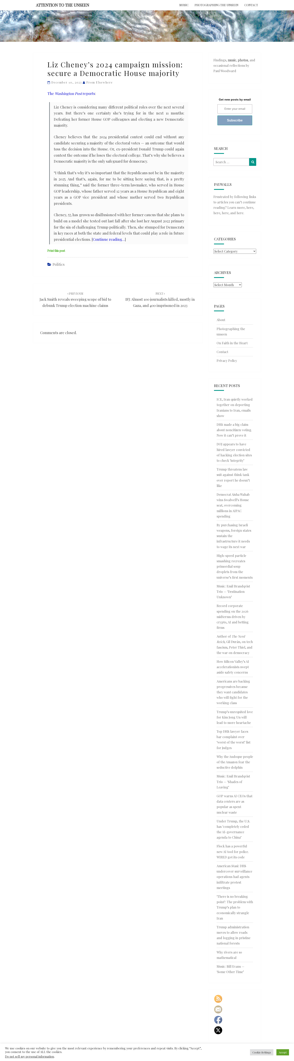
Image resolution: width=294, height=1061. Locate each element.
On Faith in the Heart (232, 343)
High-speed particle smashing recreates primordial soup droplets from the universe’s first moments (235, 566)
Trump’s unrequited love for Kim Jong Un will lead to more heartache (235, 717)
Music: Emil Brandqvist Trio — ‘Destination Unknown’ (233, 591)
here (249, 207)
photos (243, 60)
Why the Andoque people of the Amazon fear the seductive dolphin (235, 761)
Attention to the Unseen (62, 5)
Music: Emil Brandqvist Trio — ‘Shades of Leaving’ (233, 781)
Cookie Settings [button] (261, 1052)
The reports (71, 93)
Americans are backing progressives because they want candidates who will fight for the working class (233, 692)
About (221, 320)
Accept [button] (283, 1052)
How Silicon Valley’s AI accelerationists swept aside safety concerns (233, 666)
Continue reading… (109, 239)
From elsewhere (99, 82)
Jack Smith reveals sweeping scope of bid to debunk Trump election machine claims (75, 300)
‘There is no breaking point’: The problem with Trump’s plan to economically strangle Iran (235, 907)
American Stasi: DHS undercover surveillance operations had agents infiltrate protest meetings (234, 877)
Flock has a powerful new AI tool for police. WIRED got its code (233, 851)
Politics (59, 264)
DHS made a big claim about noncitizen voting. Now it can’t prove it (234, 429)
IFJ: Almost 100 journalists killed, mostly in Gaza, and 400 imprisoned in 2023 (160, 300)
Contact (251, 5)
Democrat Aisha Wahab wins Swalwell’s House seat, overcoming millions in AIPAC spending (233, 505)
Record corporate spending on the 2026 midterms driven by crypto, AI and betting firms (233, 617)
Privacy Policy (227, 360)
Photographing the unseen (216, 5)
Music (184, 5)
